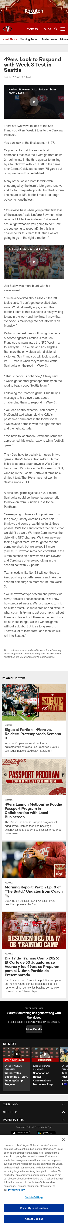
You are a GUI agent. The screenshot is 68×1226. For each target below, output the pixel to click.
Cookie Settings (34, 1197)
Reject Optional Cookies (34, 1207)
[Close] (63, 1139)
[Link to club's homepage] (7, 27)
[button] (34, 101)
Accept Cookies (34, 1218)
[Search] (55, 29)
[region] (34, 1180)
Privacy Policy (16, 1189)
